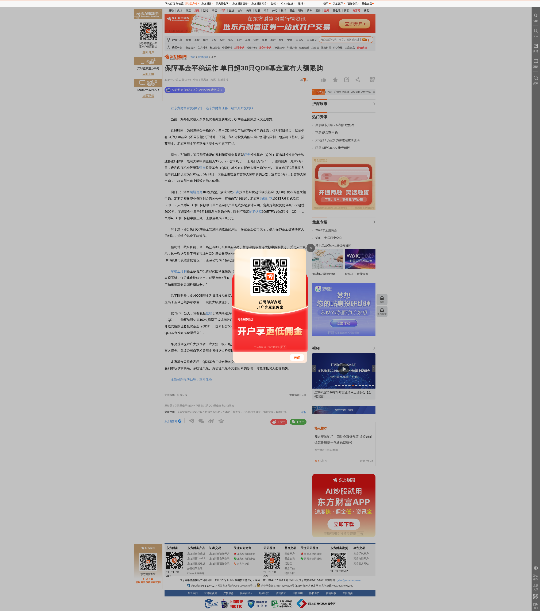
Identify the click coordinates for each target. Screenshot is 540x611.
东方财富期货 (259, 3)
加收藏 (180, 3)
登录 (325, 3)
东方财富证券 (240, 3)
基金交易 (367, 3)
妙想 (273, 3)
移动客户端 (191, 3)
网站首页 (170, 3)
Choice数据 (287, 3)
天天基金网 (222, 3)
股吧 (300, 3)
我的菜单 (338, 3)
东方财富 (206, 3)
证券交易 (352, 3)
